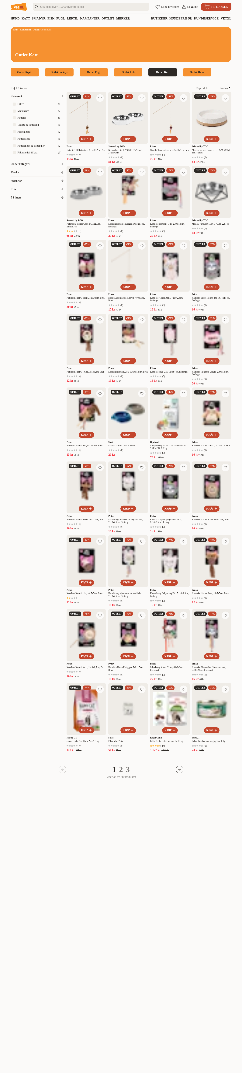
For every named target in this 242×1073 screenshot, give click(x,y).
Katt (26, 18)
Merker (123, 18)
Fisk (50, 18)
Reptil (72, 18)
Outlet (108, 18)
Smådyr (39, 18)
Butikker (159, 18)
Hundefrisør (180, 18)
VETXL (226, 18)
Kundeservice (206, 18)
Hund (15, 18)
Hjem (15, 29)
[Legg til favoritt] (100, 98)
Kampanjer (90, 18)
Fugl (60, 18)
